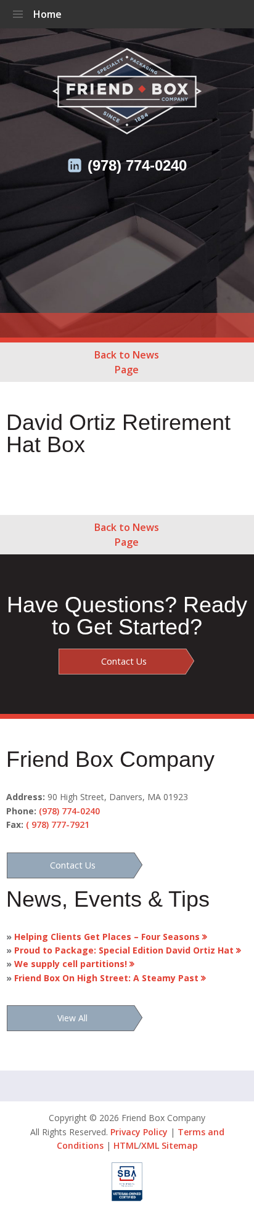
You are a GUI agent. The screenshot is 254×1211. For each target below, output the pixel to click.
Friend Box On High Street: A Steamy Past (103, 978)
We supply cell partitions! (67, 964)
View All (72, 1018)
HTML (125, 1145)
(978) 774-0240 (137, 165)
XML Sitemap (169, 1145)
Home (47, 14)
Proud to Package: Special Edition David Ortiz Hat (121, 950)
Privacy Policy (139, 1132)
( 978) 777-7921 (57, 824)
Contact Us (124, 661)
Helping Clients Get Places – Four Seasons (104, 936)
